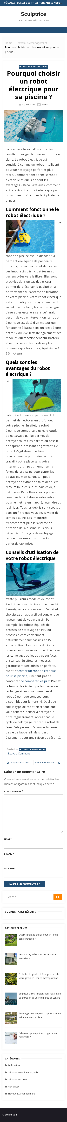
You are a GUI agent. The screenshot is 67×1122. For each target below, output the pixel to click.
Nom (8, 839)
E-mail (9, 853)
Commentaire (13, 791)
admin (45, 104)
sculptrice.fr (11, 1114)
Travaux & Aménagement (34, 67)
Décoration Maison (18, 1079)
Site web (9, 868)
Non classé (14, 1086)
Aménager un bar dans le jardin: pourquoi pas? (47, 762)
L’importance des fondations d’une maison (21, 762)
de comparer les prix (35, 681)
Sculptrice (33, 14)
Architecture (14, 1065)
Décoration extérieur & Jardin (23, 1072)
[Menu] (3, 30)
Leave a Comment (19, 753)
